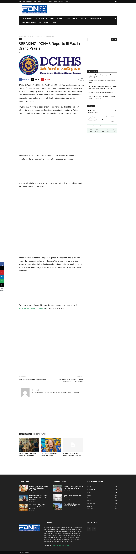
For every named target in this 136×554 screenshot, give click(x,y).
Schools (60, 18)
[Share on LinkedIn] (2, 277)
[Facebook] (113, 1)
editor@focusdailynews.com (60, 545)
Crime (68, 18)
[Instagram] (116, 1)
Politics (75, 18)
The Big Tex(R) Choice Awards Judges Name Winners (102, 81)
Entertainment (95, 18)
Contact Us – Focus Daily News (55, 1)
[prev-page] (20, 461)
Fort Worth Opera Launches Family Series (101, 92)
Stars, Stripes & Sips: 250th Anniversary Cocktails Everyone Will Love (38, 506)
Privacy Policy (67, 1)
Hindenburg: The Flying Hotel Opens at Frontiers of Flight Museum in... (38, 497)
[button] (115, 18)
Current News (27, 18)
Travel (52, 18)
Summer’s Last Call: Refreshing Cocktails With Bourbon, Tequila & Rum (38, 488)
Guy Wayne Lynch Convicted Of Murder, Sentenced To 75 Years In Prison (71, 380)
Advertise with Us (42, 1)
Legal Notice (43, 23)
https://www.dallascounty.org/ (32, 308)
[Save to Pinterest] (2, 272)
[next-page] (23, 461)
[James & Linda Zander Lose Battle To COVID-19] (57, 506)
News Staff (23, 52)
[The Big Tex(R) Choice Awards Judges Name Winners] (51, 445)
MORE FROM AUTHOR (39, 434)
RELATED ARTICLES (25, 434)
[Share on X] (2, 268)
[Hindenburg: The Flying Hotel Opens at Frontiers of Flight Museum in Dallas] (23, 498)
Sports (83, 18)
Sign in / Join (22, 1)
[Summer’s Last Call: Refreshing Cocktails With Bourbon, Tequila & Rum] (23, 488)
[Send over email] (2, 281)
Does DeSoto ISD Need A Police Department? (32, 379)
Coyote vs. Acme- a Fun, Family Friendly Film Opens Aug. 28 (101, 76)
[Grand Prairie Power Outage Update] (57, 497)
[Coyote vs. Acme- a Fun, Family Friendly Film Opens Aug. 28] (29, 445)
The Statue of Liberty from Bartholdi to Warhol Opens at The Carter (102, 97)
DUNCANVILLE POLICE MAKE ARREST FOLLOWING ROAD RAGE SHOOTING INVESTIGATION (72, 455)
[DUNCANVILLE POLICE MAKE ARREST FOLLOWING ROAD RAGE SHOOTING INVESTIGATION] (73, 445)
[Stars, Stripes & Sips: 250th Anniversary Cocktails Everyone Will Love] (23, 507)
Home (20, 36)
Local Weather (41, 18)
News (24, 36)
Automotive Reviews (29, 23)
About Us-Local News (31, 1)
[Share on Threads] (2, 285)
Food (54, 23)
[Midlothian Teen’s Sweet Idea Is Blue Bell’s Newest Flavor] (57, 488)
